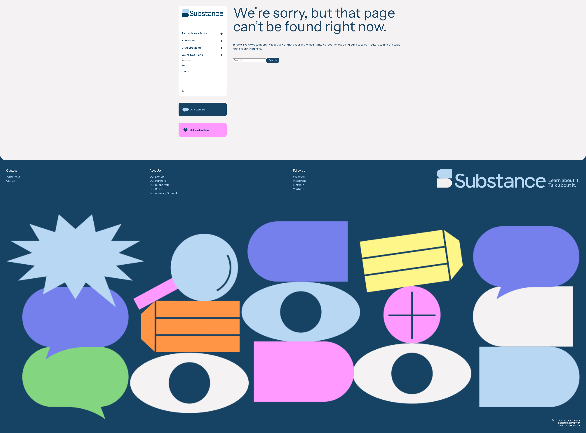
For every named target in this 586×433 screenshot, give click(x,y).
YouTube (298, 189)
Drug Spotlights (191, 47)
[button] (203, 109)
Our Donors (157, 176)
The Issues (188, 40)
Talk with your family (195, 33)
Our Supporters (159, 185)
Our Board (156, 189)
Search (185, 65)
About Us (186, 61)
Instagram (299, 180)
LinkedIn (298, 185)
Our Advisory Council (163, 193)
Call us (10, 180)
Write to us (13, 176)
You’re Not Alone (192, 55)
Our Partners (158, 180)
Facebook (299, 176)
